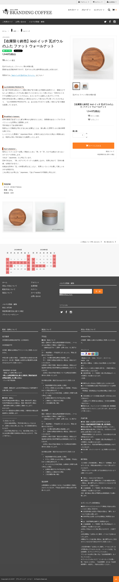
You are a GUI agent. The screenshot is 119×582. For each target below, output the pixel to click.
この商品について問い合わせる (90, 242)
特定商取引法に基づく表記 (106, 154)
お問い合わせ (21, 22)
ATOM (9, 308)
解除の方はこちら (66, 294)
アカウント (84, 2)
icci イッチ (26, 31)
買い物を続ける (109, 242)
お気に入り (94, 119)
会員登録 (112, 2)
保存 (14, 31)
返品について (110, 151)
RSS (3, 308)
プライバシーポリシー (10, 314)
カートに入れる (94, 146)
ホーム (4, 31)
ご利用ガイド (7, 22)
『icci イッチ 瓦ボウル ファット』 (23, 75)
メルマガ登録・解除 (37, 22)
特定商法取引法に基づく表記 (12, 311)
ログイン (98, 2)
